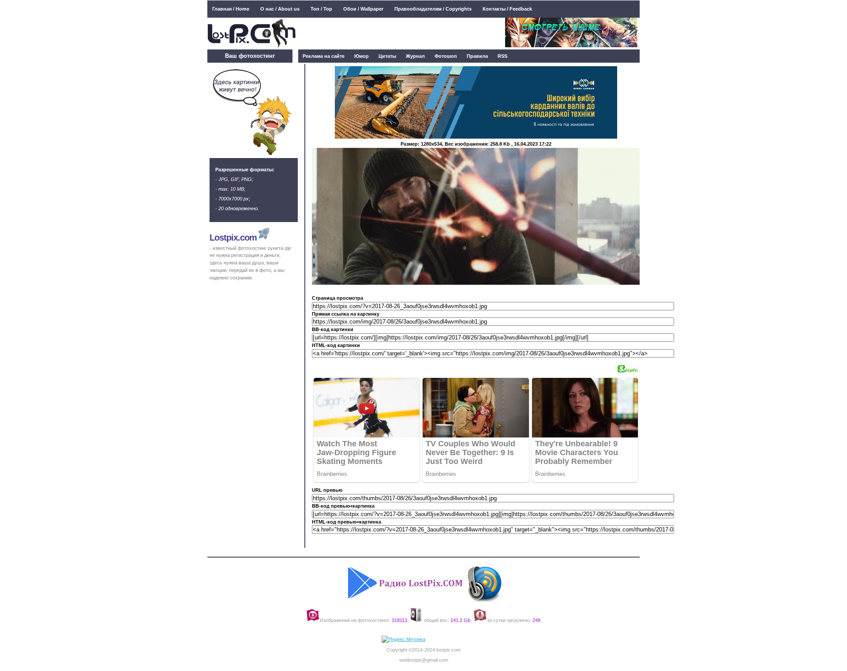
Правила (477, 56)
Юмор (361, 56)
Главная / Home (230, 8)
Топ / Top (321, 8)
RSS (502, 56)
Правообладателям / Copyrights (433, 8)
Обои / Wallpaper (363, 8)
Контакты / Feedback (507, 8)
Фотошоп (446, 56)
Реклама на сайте (324, 56)
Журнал (415, 56)
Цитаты (387, 56)
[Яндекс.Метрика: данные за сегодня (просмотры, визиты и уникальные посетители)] (403, 639)
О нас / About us (280, 8)
